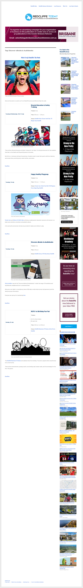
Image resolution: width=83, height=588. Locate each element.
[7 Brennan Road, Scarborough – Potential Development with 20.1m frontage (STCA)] (65, 75)
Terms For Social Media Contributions (37, 582)
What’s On (65, 6)
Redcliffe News (34, 6)
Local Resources (57, 6)
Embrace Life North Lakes (18, 220)
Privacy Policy (7, 582)
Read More (7, 166)
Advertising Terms (26, 582)
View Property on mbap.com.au (67, 222)
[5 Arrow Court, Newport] (65, 116)
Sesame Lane (8, 220)
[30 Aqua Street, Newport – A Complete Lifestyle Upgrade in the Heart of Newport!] (65, 89)
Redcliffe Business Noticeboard (45, 6)
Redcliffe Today (7, 580)
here (24, 295)
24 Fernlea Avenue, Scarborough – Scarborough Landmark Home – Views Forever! (74, 100)
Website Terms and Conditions (16, 582)
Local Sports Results (73, 6)
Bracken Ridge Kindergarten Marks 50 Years (67, 502)
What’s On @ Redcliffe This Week (30, 57)
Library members (8, 283)
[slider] (70, 258)
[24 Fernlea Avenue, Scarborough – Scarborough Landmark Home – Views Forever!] (65, 102)
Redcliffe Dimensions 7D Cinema (14, 360)
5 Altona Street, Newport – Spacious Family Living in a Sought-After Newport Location (74, 60)
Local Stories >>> (69, 326)
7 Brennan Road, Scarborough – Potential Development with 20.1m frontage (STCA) (75, 73)
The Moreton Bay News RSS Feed (67, 332)
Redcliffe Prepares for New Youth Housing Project (68, 541)
